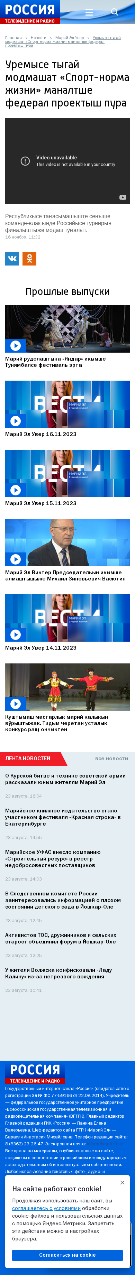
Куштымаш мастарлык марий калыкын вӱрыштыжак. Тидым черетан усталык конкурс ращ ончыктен (56, 723)
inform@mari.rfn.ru (105, 1144)
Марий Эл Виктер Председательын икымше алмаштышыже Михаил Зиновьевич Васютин (65, 575)
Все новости (111, 758)
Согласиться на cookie (67, 1255)
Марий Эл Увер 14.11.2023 (40, 648)
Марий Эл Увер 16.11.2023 (40, 434)
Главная (13, 38)
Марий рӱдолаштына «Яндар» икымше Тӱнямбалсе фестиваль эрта (55, 362)
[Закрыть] (122, 1183)
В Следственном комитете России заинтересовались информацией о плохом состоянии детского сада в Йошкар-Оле (63, 901)
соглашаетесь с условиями (46, 1208)
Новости (38, 38)
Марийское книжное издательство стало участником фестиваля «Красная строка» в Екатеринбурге (63, 818)
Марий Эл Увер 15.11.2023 (40, 503)
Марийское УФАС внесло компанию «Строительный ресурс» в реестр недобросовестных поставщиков (53, 859)
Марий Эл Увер (69, 38)
